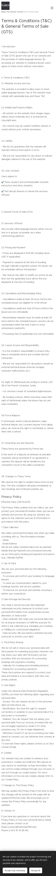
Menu (52, 8)
